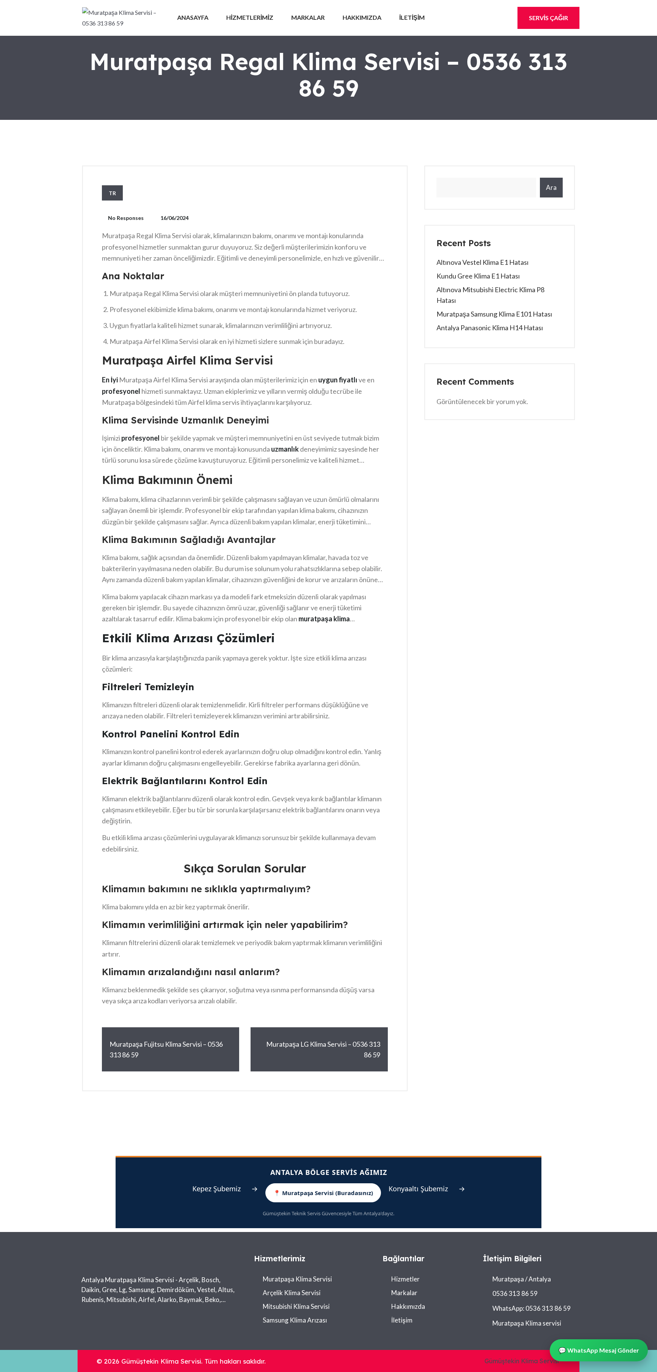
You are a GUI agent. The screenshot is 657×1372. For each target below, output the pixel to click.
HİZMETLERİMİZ (249, 17)
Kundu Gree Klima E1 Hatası (478, 276)
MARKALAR (308, 17)
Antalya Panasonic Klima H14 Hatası (489, 327)
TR (112, 193)
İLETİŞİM (412, 17)
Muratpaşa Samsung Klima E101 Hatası (494, 314)
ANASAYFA (192, 17)
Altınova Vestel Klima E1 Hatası (482, 262)
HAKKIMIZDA (362, 17)
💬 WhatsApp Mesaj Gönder (599, 1350)
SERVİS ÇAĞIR (548, 17)
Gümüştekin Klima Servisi (521, 1361)
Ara (551, 187)
